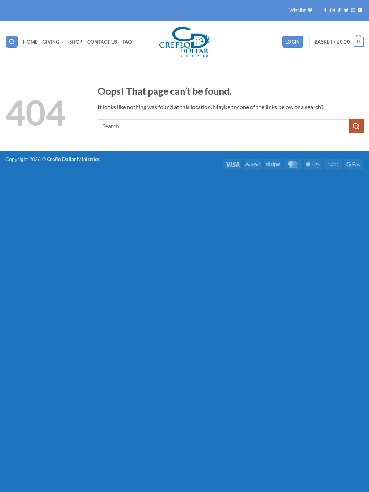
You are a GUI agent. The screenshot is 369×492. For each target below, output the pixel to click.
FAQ (127, 42)
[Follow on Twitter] (346, 10)
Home (30, 42)
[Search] (12, 42)
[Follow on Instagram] (332, 10)
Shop (75, 42)
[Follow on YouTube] (360, 10)
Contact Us (102, 42)
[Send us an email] (353, 10)
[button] (292, 42)
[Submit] (356, 126)
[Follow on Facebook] (325, 10)
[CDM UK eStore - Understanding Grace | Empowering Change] (184, 42)
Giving (51, 42)
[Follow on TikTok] (339, 10)
